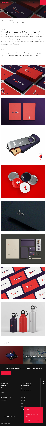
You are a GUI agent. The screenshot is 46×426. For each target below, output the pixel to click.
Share (2, 343)
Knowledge (3, 390)
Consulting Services (5, 383)
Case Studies (3, 385)
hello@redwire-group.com (26, 383)
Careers (2, 389)
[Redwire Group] (5, 2)
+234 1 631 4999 (27, 390)
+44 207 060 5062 (27, 392)
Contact (2, 392)
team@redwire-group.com (26, 385)
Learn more (28, 420)
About (2, 387)
